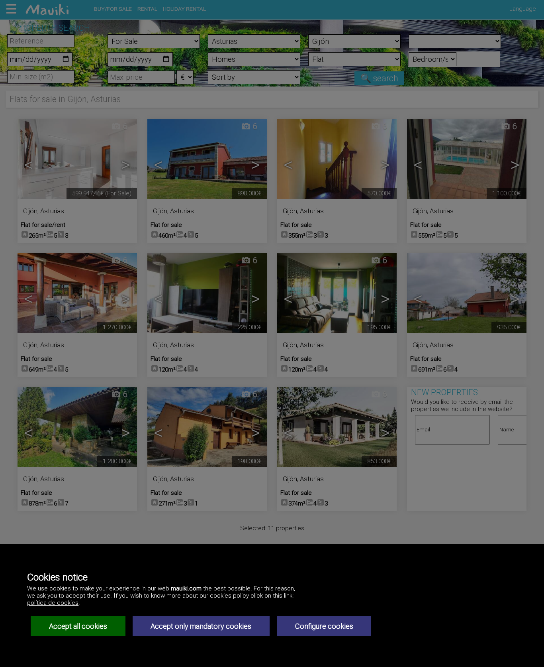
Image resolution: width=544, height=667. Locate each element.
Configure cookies (324, 626)
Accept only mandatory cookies (201, 626)
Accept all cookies (78, 626)
